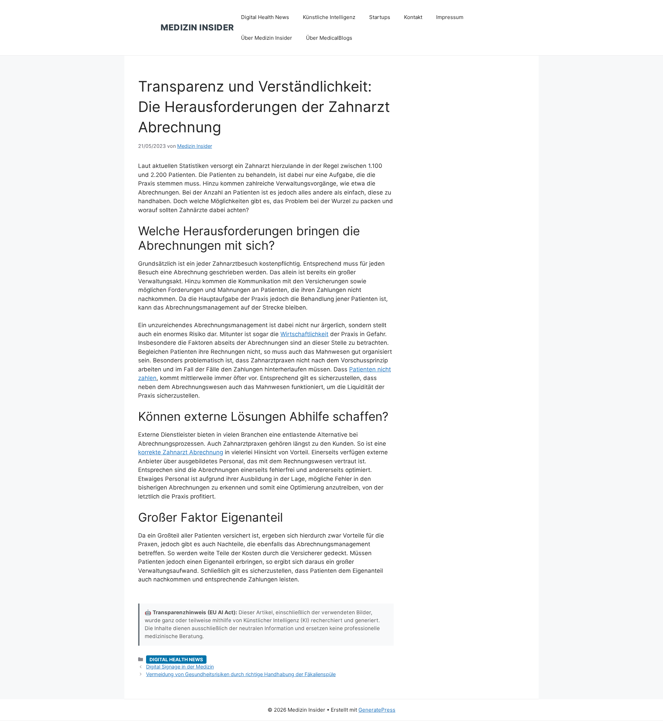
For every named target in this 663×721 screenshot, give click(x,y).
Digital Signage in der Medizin (180, 667)
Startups (379, 17)
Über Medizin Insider (266, 38)
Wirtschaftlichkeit (304, 334)
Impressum (449, 17)
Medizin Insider (197, 27)
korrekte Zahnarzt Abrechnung (180, 452)
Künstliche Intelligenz (329, 17)
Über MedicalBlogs (329, 38)
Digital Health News (265, 17)
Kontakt (413, 17)
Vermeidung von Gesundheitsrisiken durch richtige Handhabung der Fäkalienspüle (241, 674)
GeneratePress (376, 709)
